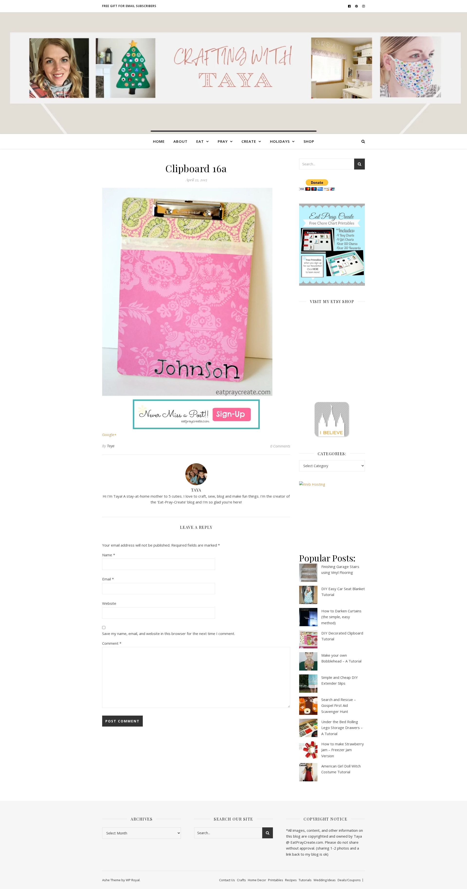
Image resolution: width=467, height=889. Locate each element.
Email (108, 579)
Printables (275, 880)
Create (249, 141)
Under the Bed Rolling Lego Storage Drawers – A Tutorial (342, 727)
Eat (200, 141)
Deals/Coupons (349, 880)
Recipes (291, 880)
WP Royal (133, 880)
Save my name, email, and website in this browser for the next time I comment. (168, 633)
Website (109, 603)
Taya (111, 446)
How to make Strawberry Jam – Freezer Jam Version (342, 749)
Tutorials (305, 880)
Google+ (109, 434)
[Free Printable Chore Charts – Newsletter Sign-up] (332, 245)
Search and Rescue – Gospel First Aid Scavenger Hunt (338, 705)
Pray (223, 141)
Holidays (280, 141)
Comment (111, 643)
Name (108, 554)
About (180, 141)
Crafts (241, 880)
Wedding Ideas (325, 880)
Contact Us (227, 880)
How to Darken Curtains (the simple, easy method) (341, 616)
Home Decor (257, 880)
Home (159, 141)
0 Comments (280, 446)
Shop (309, 141)
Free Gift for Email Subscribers (129, 6)
